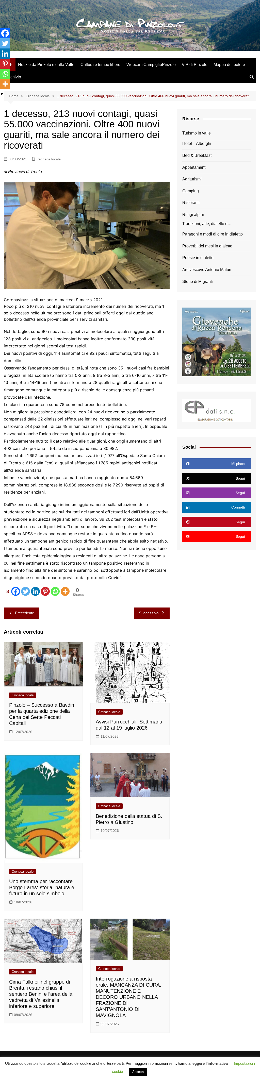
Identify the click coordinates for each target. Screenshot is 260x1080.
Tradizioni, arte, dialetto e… (207, 224)
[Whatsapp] (55, 591)
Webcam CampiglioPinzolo (151, 64)
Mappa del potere (229, 64)
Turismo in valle (196, 133)
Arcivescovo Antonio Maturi (206, 269)
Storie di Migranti (197, 281)
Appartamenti (194, 167)
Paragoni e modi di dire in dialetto (212, 234)
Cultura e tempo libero (100, 64)
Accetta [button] (138, 1072)
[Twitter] (25, 591)
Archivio (13, 77)
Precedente (24, 613)
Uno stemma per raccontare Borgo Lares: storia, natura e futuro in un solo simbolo (41, 887)
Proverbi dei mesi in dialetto (207, 246)
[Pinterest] (45, 591)
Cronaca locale (49, 159)
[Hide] (2, 94)
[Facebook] (5, 33)
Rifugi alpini (193, 214)
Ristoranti (191, 202)
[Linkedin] (35, 591)
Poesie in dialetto (198, 258)
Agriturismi (192, 179)
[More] (65, 591)
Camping (190, 191)
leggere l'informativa (209, 1063)
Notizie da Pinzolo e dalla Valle (46, 64)
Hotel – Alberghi (196, 143)
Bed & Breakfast (197, 155)
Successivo (148, 613)
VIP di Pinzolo (194, 64)
